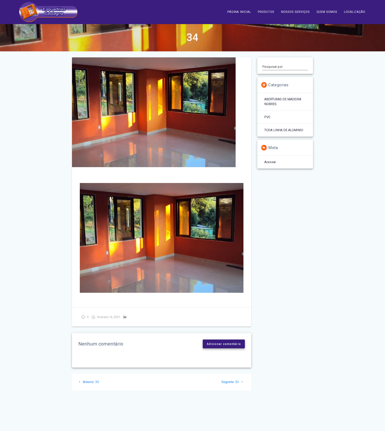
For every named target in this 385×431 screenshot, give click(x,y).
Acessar (270, 162)
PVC (267, 117)
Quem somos (327, 12)
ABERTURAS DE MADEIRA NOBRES (282, 101)
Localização (354, 12)
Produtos (266, 12)
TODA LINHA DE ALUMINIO (148, 316)
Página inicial (239, 12)
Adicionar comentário (224, 344)
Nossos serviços (295, 12)
